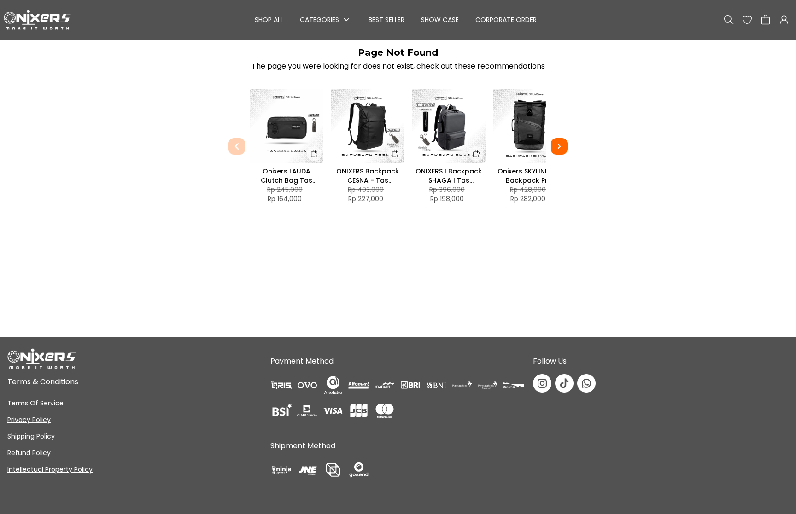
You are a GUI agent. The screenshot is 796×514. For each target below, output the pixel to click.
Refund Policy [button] (29, 452)
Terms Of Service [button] (35, 403)
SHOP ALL (269, 19)
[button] (747, 20)
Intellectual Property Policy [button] (50, 469)
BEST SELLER (386, 19)
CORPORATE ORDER (506, 19)
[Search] (728, 20)
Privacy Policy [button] (29, 419)
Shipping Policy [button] (31, 436)
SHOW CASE (440, 19)
